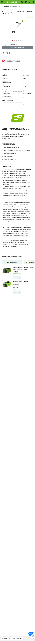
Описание (4, 638)
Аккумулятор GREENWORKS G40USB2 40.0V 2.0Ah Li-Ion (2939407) (21, 283)
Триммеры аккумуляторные (12, 6)
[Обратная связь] (31, 634)
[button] (12, 40)
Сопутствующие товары (15, 638)
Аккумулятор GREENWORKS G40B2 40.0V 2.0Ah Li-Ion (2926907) (23, 268)
